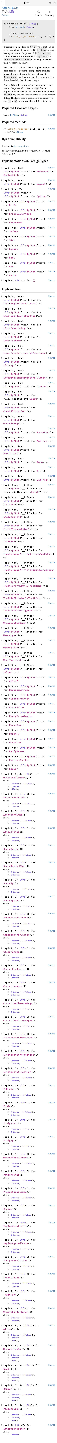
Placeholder (11, 1408)
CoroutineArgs (12, 986)
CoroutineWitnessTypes (18, 1020)
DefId (12, 205)
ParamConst (16, 724)
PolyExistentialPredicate (28, 352)
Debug (32, 23)
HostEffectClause (15, 1157)
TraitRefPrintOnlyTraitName (22, 585)
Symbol (13, 248)
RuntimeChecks (18, 760)
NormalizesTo (12, 1348)
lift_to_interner (23, 36)
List (6, 303)
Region (7, 1209)
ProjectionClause (15, 1191)
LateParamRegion (14, 1428)
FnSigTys (9, 1140)
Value (7, 672)
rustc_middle (8, 8)
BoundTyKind (11, 900)
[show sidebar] (2, 3)
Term (40, 462)
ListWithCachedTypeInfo (19, 377)
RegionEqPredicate (15, 1243)
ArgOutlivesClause (23, 303)
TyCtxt (15, 171)
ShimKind (9, 541)
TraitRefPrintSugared (17, 610)
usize (12, 275)
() (33, 280)
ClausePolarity (19, 698)
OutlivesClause (13, 777)
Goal (6, 1368)
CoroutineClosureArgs (17, 1003)
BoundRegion (11, 848)
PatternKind (11, 1174)
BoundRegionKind (14, 866)
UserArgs (9, 635)
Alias (7, 1329)
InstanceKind (12, 516)
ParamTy (14, 733)
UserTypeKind (12, 659)
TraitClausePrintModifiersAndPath (26, 553)
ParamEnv (43, 432)
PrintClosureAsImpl (16, 529)
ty (17, 8)
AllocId (14, 681)
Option (41, 196)
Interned (43, 171)
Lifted (20, 27)
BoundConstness (19, 689)
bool (12, 257)
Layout (41, 183)
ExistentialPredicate (17, 1037)
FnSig (7, 1106)
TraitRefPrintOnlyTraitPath (22, 598)
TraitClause (11, 1277)
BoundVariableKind (23, 315)
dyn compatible (20, 145)
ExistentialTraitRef (17, 1071)
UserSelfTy (10, 647)
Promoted (15, 742)
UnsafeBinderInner (15, 1311)
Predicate (9, 453)
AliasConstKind (13, 797)
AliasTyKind (11, 831)
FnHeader (9, 1089)
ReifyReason (17, 751)
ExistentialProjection (18, 1054)
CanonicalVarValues (16, 934)
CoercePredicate (14, 969)
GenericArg (18, 328)
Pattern (16, 340)
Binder (7, 1388)
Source (5, 15)
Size (12, 240)
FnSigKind (9, 1123)
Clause (41, 377)
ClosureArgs (11, 951)
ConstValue (16, 707)
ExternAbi (15, 222)
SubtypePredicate (15, 1260)
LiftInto (26, 783)
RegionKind (10, 175)
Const (33, 398)
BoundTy (8, 883)
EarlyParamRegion (20, 716)
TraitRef (9, 1294)
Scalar (13, 768)
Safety (13, 231)
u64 (11, 266)
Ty (12, 365)
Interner (15, 783)
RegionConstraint (15, 1226)
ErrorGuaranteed (20, 213)
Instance (9, 504)
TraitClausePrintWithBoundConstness (28, 569)
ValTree (42, 479)
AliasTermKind (12, 814)
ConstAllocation (14, 411)
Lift (26, 3)
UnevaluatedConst (15, 622)
